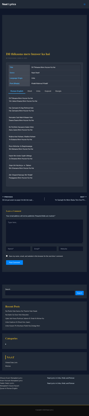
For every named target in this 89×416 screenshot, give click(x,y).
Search (7, 289)
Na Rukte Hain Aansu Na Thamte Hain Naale (21, 311)
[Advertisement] (44, 35)
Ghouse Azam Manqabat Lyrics (11, 378)
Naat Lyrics (9, 4)
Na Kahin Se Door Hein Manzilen (17, 315)
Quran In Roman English (8, 388)
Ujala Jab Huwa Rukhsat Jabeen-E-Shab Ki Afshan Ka (24, 318)
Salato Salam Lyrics (7, 383)
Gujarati (48, 91)
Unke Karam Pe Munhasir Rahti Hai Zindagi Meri (22, 326)
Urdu (38, 91)
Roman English (17, 91)
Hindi (30, 91)
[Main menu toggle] (84, 4)
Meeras (8, 366)
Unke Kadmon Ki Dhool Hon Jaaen (17, 322)
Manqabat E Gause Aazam (9, 386)
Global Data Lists (11, 362)
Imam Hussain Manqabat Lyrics (11, 380)
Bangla (58, 91)
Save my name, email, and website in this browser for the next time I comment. (36, 256)
